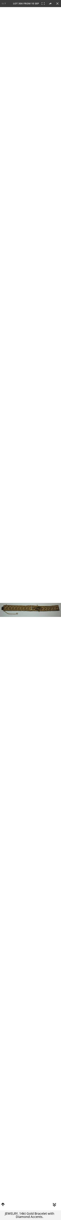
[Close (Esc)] (57, 3)
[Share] (50, 3)
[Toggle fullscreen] (43, 3)
